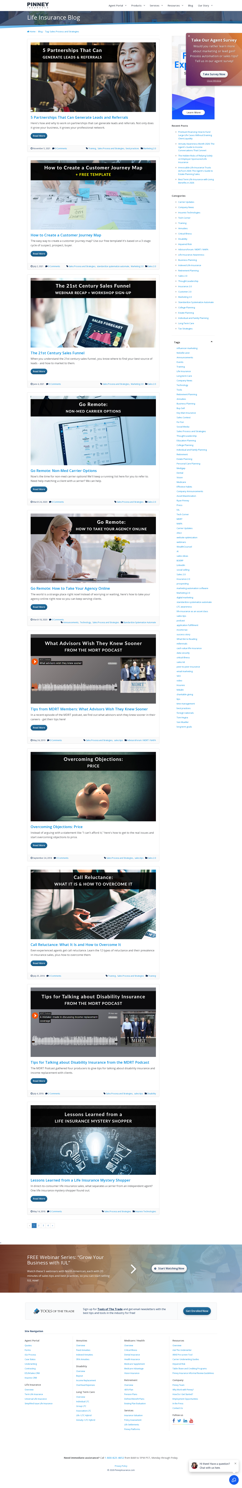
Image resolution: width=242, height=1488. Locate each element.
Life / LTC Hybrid (84, 1415)
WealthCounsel (184, 546)
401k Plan (128, 1389)
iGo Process (30, 1354)
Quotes (28, 1345)
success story (183, 634)
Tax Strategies (185, 328)
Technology (85, 622)
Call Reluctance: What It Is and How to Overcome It (76, 944)
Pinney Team (178, 1385)
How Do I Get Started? (183, 1394)
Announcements (71, 622)
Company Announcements (190, 491)
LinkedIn (181, 565)
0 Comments (61, 148)
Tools (179, 389)
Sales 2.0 (152, 266)
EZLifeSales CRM (32, 1373)
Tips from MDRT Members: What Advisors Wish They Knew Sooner (89, 708)
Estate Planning (186, 312)
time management (186, 703)
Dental (180, 472)
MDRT (179, 518)
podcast (181, 620)
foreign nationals (185, 712)
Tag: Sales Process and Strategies (62, 31)
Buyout (79, 1375)
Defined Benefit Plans (134, 1398)
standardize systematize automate (113, 266)
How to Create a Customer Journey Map (66, 234)
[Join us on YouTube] (191, 1421)
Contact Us (178, 1408)
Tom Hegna (182, 717)
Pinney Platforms (132, 1429)
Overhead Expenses (85, 1385)
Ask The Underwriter (182, 1350)
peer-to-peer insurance (188, 666)
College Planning (186, 307)
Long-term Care (184, 375)
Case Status (30, 1359)
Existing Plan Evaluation (135, 1403)
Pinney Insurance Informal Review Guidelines (193, 1373)
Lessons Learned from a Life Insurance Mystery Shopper (81, 1180)
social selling (183, 569)
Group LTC (81, 1406)
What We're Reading (187, 639)
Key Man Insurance (186, 412)
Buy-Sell (181, 408)
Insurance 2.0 (185, 286)
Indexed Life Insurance (189, 265)
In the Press (178, 1403)
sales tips (118, 740)
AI (177, 551)
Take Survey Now (214, 74)
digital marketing (185, 597)
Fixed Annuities (83, 1350)
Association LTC (83, 1410)
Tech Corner (184, 217)
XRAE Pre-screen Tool (182, 1354)
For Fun (180, 422)
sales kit (181, 662)
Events (180, 362)
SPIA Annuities (82, 1359)
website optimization (187, 537)
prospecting (182, 583)
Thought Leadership (188, 281)
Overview (29, 1389)
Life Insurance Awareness (191, 254)
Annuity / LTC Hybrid (85, 1420)
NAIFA (179, 523)
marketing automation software (192, 588)
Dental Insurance (132, 1354)
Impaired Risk (185, 244)
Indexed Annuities (84, 1354)
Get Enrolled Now (197, 1311)
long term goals (184, 726)
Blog (190, 5)
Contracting (30, 1368)
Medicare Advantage (134, 1368)
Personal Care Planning (188, 463)
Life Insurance (184, 371)
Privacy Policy (121, 1466)
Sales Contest (183, 417)
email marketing (185, 671)
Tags (177, 342)
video (179, 680)
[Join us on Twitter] (179, 1421)
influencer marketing (187, 348)
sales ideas (182, 555)
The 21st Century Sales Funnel (57, 352)
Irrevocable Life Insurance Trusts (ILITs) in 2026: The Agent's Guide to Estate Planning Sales (195, 171)
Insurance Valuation (133, 1415)
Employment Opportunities (185, 1398)
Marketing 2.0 (149, 148)
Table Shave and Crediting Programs (190, 1368)
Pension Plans (130, 1394)
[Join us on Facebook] (174, 1421)
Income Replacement (86, 1380)
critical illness (183, 657)
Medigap (181, 468)
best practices (132, 148)
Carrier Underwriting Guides (186, 1359)
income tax (182, 629)
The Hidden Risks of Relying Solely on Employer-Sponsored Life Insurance (195, 159)
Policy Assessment (132, 1420)
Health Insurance (132, 1359)
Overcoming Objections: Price (57, 826)
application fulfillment (187, 625)
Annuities (183, 228)
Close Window (214, 80)
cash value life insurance (189, 648)
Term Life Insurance (34, 1394)
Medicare (181, 482)
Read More (39, 135)
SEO (179, 675)
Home (32, 31)
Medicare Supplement (134, 1364)
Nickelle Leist (183, 352)
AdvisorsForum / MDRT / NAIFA (141, 740)
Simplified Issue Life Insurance (39, 1403)
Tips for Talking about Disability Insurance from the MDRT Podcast (90, 1062)
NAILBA (180, 689)
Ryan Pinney (183, 500)
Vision (180, 477)
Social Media (183, 426)
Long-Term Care (186, 323)
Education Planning (186, 440)
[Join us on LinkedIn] (185, 1421)
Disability (151, 1093)
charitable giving (185, 694)
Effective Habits (184, 486)
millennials (182, 643)
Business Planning (187, 259)
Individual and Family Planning (193, 318)
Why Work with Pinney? (183, 1389)
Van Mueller (183, 722)
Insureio (181, 685)
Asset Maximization (186, 495)
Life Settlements (131, 1424)
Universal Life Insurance (36, 1398)
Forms (28, 1350)
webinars (181, 542)
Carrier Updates (186, 201)
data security (183, 652)
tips (178, 699)
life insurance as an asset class (192, 611)
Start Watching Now (171, 1268)
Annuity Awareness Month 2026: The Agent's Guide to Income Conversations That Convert (196, 147)
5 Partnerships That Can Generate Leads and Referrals (79, 117)
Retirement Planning (188, 270)
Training (92, 148)
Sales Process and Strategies (111, 148)
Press (179, 505)
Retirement (182, 454)
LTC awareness (184, 606)
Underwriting (31, 1364)
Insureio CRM (31, 1377)
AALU (179, 532)
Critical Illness (185, 233)
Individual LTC (82, 1401)
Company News (186, 207)
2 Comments (54, 1093)
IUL (178, 509)
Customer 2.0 (184, 291)
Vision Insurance (131, 1373)
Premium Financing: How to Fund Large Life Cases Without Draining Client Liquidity (195, 135)
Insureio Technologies (145, 1211)
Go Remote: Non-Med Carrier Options (64, 470)
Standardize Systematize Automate (139, 622)
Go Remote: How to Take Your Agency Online (70, 588)
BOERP (180, 560)
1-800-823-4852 (114, 1457)
